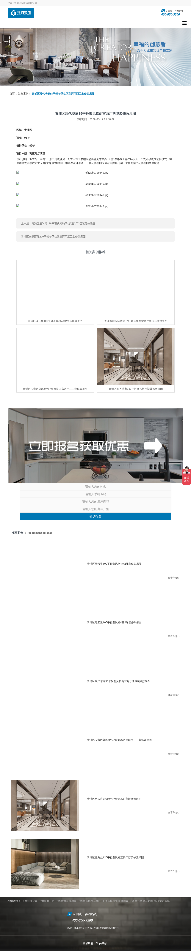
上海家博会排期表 (66, 901)
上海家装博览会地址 (89, 901)
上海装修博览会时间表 (115, 901)
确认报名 (95, 516)
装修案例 (23, 93)
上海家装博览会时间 (141, 901)
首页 (12, 93)
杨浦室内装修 (162, 901)
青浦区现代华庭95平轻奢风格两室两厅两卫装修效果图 (63, 93)
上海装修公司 (30, 901)
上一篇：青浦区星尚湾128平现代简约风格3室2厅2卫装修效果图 (58, 223)
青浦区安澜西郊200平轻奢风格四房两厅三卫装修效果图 (53, 236)
